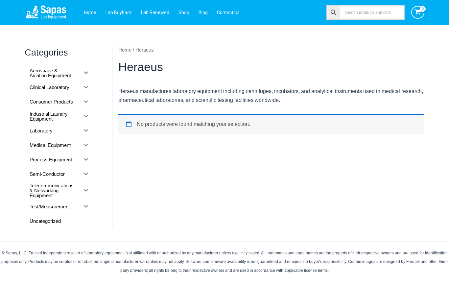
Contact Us (228, 12)
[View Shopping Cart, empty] (418, 12)
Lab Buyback (119, 12)
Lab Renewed (155, 12)
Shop (183, 12)
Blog (203, 12)
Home (90, 12)
